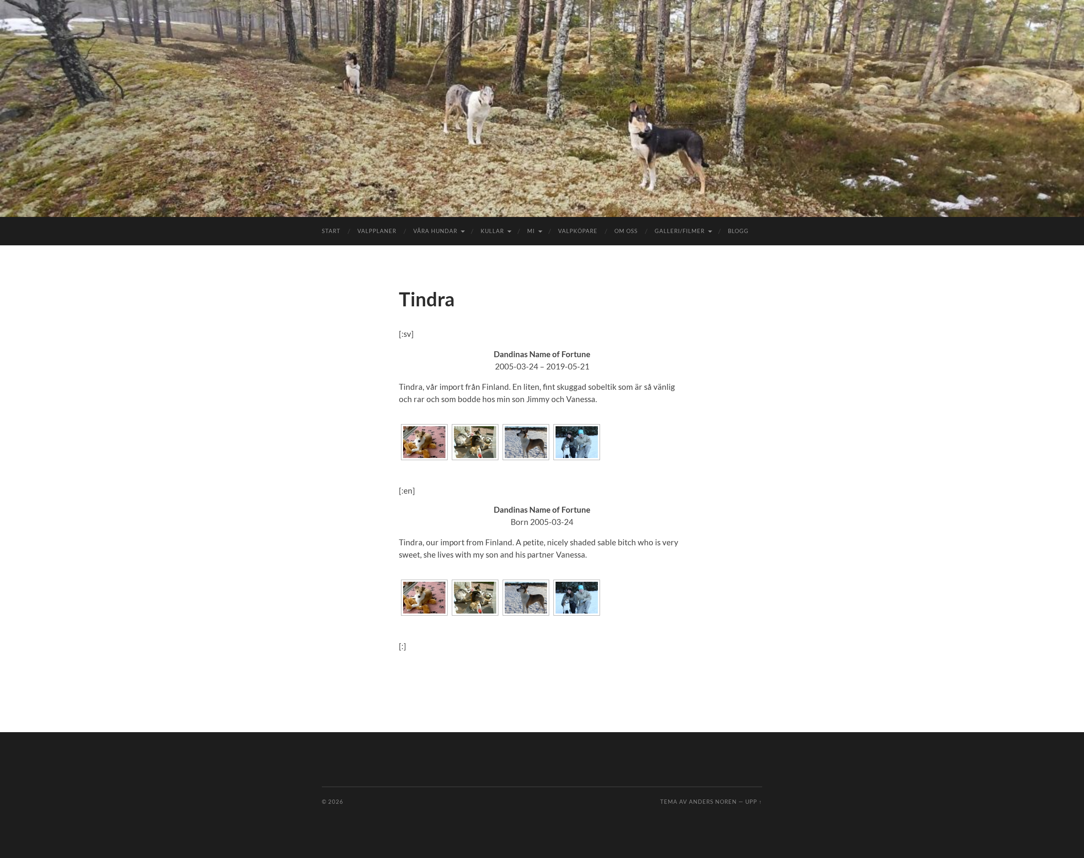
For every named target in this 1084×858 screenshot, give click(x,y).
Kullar (492, 231)
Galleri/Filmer (680, 231)
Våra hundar (435, 231)
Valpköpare (577, 231)
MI (531, 231)
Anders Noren (713, 801)
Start (331, 231)
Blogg (738, 231)
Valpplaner (376, 231)
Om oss (626, 231)
